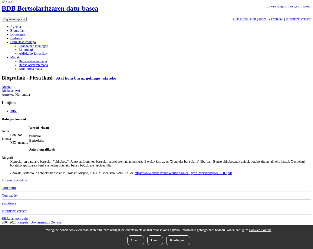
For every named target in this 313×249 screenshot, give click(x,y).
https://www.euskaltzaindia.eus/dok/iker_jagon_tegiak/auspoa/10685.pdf (183, 173)
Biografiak (17, 30)
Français (294, 6)
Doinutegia (17, 34)
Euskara (271, 6)
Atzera (6, 87)
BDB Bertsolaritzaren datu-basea (50, 8)
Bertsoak (16, 38)
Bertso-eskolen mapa (33, 61)
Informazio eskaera (298, 19)
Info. (13, 111)
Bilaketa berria (11, 90)
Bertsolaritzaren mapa (33, 65)
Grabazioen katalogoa (33, 46)
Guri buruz (240, 19)
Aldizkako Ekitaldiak (33, 53)
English (282, 6)
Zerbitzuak (276, 19)
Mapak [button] (15, 57)
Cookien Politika (260, 230)
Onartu (135, 240)
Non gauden (258, 19)
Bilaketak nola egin (15, 218)
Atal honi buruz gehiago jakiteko (85, 78)
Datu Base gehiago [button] (23, 42)
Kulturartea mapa (30, 69)
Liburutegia (26, 49)
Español (305, 6)
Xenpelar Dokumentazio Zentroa (39, 222)
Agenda (15, 26)
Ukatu (155, 240)
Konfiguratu (178, 240)
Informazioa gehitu (14, 180)
